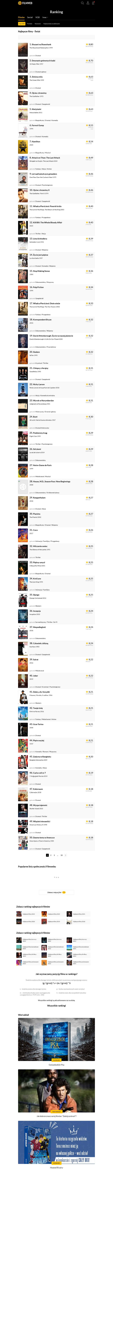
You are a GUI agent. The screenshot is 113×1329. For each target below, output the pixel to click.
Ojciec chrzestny (39, 93)
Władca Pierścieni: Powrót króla (47, 206)
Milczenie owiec (40, 546)
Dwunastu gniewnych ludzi (43, 60)
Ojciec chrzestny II (41, 190)
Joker (35, 675)
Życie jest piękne (40, 255)
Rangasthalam (39, 497)
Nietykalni (36, 109)
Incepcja (37, 611)
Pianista (36, 514)
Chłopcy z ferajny (40, 368)
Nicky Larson (39, 384)
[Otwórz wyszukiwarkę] (82, 3)
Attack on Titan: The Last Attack (46, 157)
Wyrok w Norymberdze (43, 400)
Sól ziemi (37, 449)
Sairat (35, 659)
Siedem (36, 352)
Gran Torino (38, 724)
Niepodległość (39, 627)
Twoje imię (38, 708)
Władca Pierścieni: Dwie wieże (46, 303)
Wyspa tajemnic (40, 805)
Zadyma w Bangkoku (42, 756)
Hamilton (36, 141)
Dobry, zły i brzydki (41, 692)
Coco (35, 530)
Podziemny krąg (40, 433)
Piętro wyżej (38, 740)
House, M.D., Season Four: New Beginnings (51, 481)
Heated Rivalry (56, 1167)
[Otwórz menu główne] (93, 3)
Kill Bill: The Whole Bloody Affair (47, 222)
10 (62, 855)
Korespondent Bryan (42, 319)
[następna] (65, 855)
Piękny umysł (39, 562)
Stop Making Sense (41, 271)
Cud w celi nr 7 (39, 773)
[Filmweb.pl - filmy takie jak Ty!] (25, 3)
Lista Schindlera (40, 238)
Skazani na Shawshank (41, 44)
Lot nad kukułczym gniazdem (44, 174)
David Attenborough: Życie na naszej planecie (53, 336)
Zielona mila (37, 77)
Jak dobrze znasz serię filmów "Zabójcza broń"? (56, 1116)
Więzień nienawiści (41, 821)
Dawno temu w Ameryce (44, 837)
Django (36, 595)
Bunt (35, 416)
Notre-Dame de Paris (42, 465)
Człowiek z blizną (40, 643)
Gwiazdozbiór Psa (56, 1065)
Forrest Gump (38, 125)
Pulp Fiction (38, 287)
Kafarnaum (38, 789)
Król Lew (37, 578)
